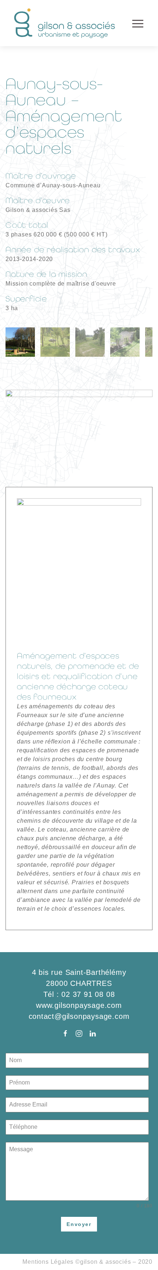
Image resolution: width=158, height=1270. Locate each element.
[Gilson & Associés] (65, 23)
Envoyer (79, 1224)
